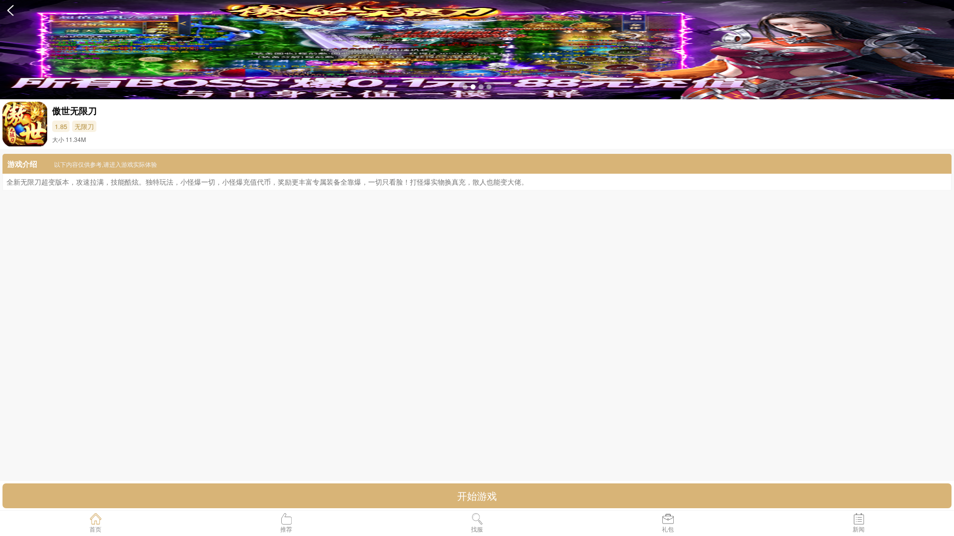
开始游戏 (477, 495)
